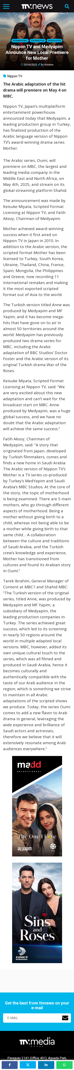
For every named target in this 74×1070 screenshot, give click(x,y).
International (20, 41)
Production (54, 41)
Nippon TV (14, 76)
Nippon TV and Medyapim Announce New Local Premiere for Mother (37, 52)
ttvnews (48, 64)
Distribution (37, 41)
